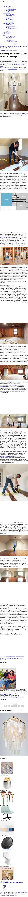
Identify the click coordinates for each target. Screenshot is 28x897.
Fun (9, 893)
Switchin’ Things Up (4, 659)
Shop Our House (19, 626)
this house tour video (5, 237)
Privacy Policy (23, 892)
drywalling (13, 385)
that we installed (12, 69)
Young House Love (4, 1)
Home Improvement (14, 46)
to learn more (16, 697)
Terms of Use (3, 893)
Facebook (22, 113)
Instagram (15, 113)
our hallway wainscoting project (19, 302)
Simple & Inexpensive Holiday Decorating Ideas (11, 658)
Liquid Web (14, 895)
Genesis (21, 893)
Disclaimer (17, 892)
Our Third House (20, 656)
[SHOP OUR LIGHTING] (14, 755)
